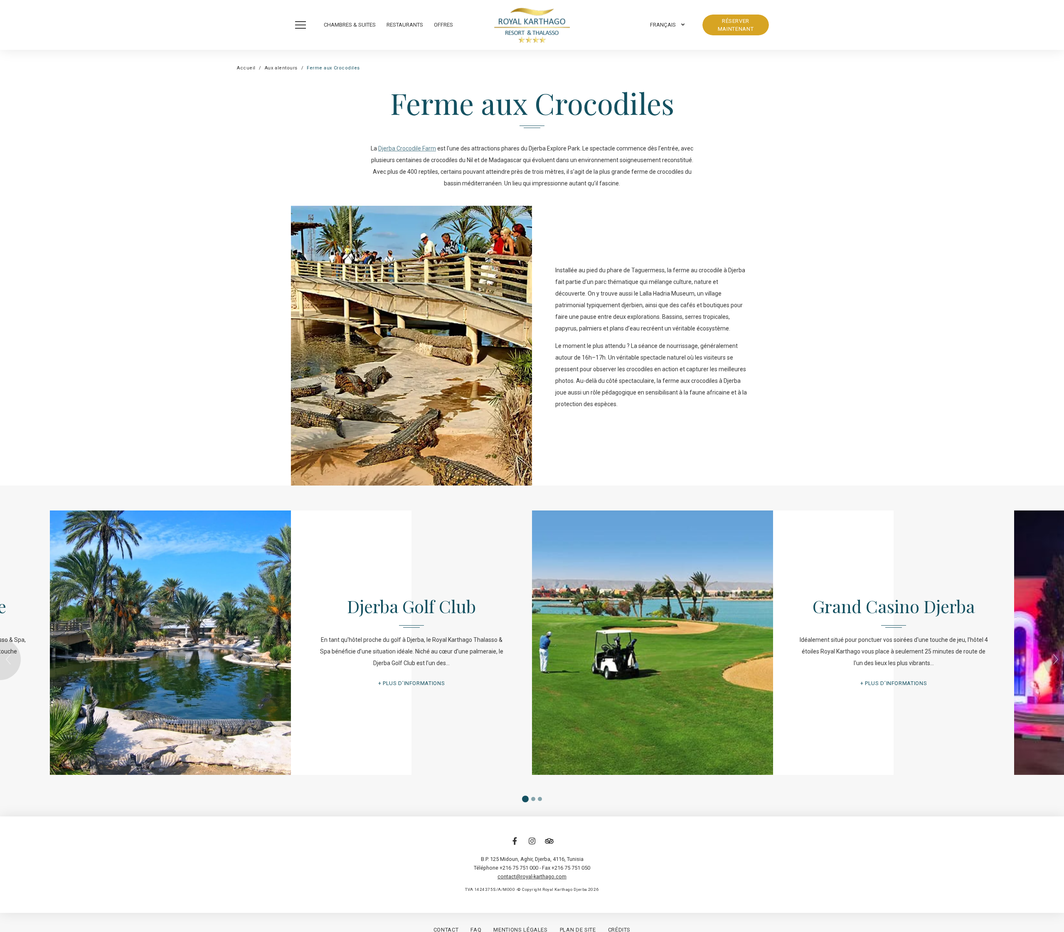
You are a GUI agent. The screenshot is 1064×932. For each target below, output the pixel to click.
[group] (532, 642)
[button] (302, 25)
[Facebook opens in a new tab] (515, 845)
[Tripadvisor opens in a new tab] (549, 845)
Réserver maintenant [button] (736, 25)
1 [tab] (525, 799)
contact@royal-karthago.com (532, 876)
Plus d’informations (414, 683)
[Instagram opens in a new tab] (532, 845)
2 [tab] (533, 799)
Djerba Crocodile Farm (407, 148)
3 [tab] (540, 799)
